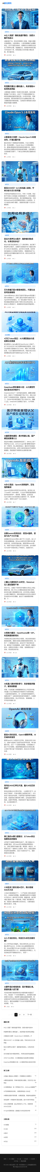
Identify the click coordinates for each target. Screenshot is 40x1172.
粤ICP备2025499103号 (20, 1167)
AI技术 (6, 1133)
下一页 (29, 1015)
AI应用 (6, 1137)
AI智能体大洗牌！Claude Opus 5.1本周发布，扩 (18, 1036)
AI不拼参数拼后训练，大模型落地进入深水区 (17, 1091)
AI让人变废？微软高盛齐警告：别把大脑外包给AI (18, 1027)
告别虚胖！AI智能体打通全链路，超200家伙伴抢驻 (19, 1100)
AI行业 (6, 1141)
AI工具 (6, 1129)
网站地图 (23, 1161)
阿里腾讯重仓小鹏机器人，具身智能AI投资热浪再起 (19, 1032)
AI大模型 (6, 1125)
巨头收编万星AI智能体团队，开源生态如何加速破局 (19, 1054)
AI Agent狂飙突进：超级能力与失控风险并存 (17, 1111)
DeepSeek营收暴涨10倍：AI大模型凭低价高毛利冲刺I (20, 1062)
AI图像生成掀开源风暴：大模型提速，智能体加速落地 (20, 1095)
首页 (5, 1159)
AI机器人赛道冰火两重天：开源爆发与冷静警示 (18, 1076)
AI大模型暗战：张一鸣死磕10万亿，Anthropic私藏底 (19, 1087)
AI (6, 3)
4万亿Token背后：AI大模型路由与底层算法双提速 (19, 1058)
